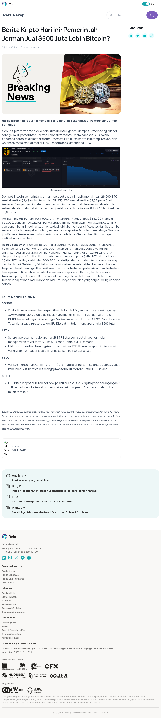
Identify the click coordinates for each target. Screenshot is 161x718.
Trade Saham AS (10, 574)
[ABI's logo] (12, 690)
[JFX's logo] (59, 676)
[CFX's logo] (51, 666)
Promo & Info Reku (11, 608)
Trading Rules (9, 593)
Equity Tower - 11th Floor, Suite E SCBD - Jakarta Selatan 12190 (23, 550)
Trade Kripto (8, 571)
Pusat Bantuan (9, 604)
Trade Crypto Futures (13, 578)
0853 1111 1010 (23, 652)
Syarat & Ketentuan (12, 633)
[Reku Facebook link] (29, 558)
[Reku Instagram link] (10, 558)
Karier (5, 626)
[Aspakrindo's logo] (34, 690)
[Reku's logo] (8, 4)
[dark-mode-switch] (152, 3)
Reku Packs (8, 582)
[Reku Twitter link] (16, 558)
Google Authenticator (13, 611)
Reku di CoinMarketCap (14, 630)
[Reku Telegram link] (23, 558)
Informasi (6, 600)
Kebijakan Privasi (10, 637)
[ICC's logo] (14, 675)
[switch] (146, 4)
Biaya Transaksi (10, 596)
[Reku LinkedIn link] (4, 558)
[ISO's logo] (36, 666)
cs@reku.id (12, 544)
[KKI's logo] (37, 676)
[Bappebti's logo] (8, 666)
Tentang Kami (9, 622)
